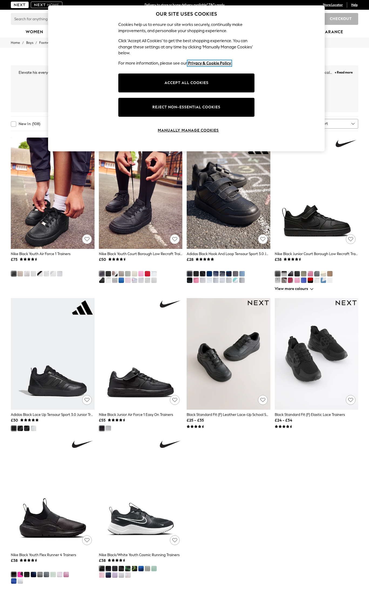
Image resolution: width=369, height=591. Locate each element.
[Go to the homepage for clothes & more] (20, 5)
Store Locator (333, 5)
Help (354, 5)
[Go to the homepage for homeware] (47, 5)
